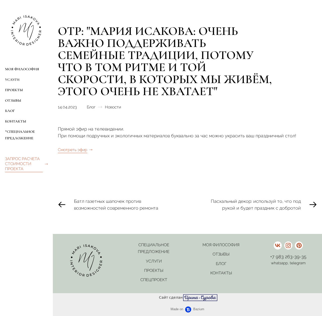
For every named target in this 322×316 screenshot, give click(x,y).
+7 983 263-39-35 (288, 256)
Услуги (154, 261)
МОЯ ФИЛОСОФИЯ (22, 69)
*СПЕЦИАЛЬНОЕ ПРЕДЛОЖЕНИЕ (20, 134)
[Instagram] (288, 245)
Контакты (221, 273)
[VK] (278, 245)
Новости (113, 107)
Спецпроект (153, 279)
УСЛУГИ (12, 79)
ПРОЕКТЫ (14, 90)
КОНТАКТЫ (15, 121)
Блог (91, 107)
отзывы (221, 254)
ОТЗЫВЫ (13, 100)
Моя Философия (221, 244)
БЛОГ (10, 110)
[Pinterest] (299, 245)
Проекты (153, 270)
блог (221, 263)
